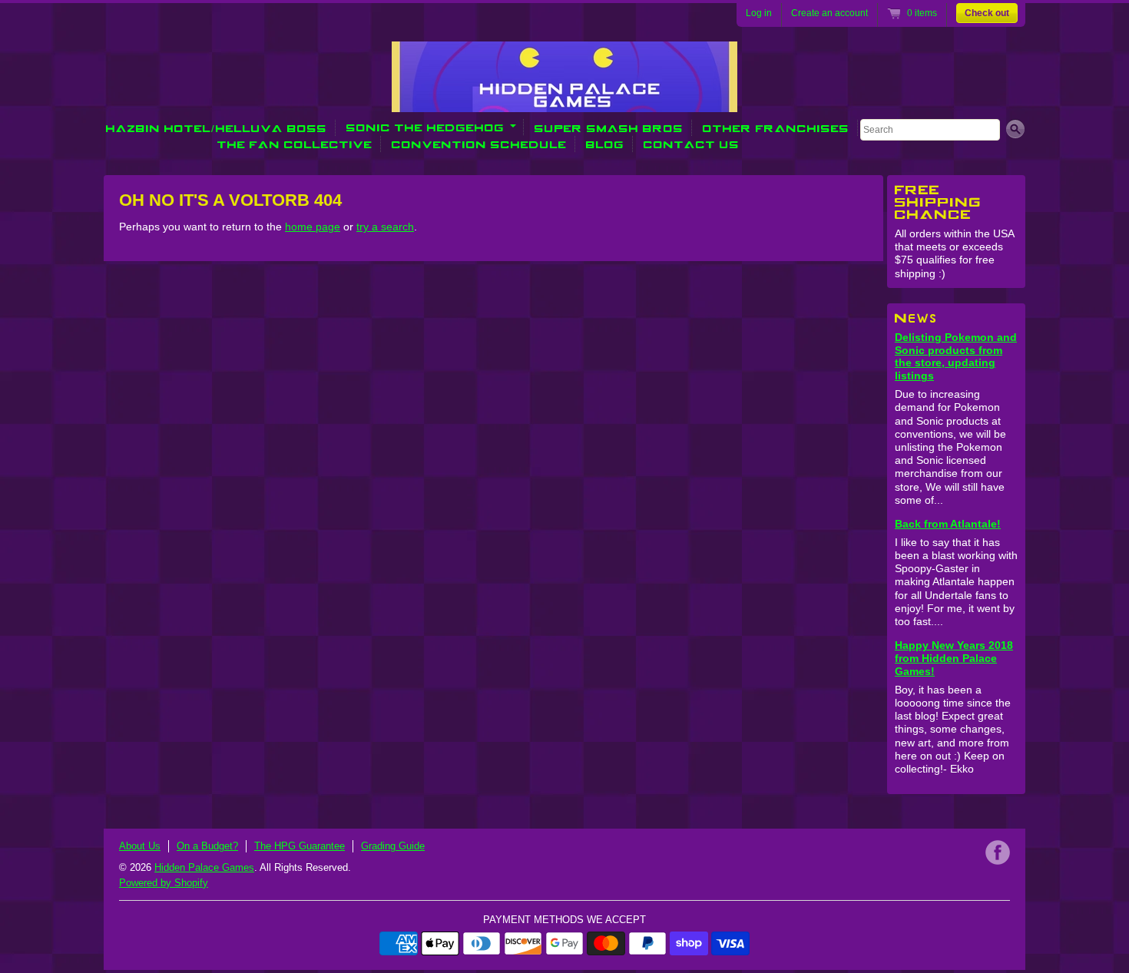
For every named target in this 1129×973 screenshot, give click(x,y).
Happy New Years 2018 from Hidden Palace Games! (954, 658)
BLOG (605, 144)
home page (312, 226)
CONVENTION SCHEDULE (479, 144)
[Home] (564, 101)
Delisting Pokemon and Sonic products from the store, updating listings (956, 356)
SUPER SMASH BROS (609, 128)
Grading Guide (393, 846)
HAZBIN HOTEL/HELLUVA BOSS (216, 128)
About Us (140, 846)
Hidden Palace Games (204, 867)
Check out (987, 13)
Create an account (829, 13)
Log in (759, 13)
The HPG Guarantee (299, 846)
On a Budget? (207, 846)
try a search (385, 226)
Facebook (997, 852)
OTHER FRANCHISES (776, 128)
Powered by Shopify (163, 883)
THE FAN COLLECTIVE (294, 144)
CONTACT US (692, 144)
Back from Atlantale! (948, 524)
